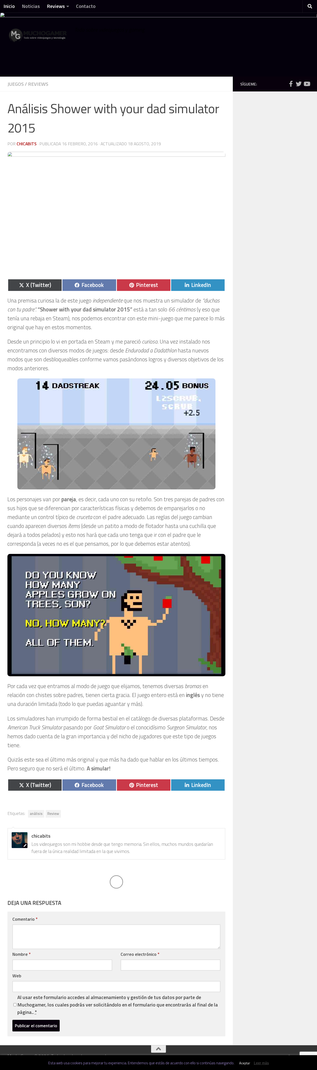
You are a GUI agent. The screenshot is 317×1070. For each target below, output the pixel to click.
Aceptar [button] (244, 1063)
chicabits (27, 143)
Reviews (56, 6)
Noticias (31, 6)
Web (16, 975)
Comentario (24, 919)
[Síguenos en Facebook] (291, 84)
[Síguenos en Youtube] (307, 84)
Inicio (9, 6)
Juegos (15, 84)
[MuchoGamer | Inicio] (38, 37)
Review (53, 813)
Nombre (21, 954)
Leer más (261, 1063)
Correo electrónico (140, 954)
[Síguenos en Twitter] (299, 84)
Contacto (86, 6)
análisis (36, 813)
